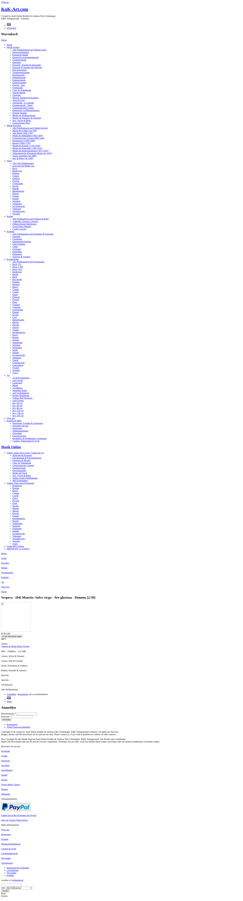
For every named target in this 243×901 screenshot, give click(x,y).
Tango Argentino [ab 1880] (24, 156)
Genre (4, 558)
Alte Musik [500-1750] (22, 133)
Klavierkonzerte (19, 70)
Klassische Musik (20, 55)
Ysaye (15, 373)
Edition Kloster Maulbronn (24, 224)
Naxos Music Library (10, 784)
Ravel (15, 335)
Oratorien (16, 95)
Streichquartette (19, 82)
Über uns (11, 418)
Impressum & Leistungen (18, 868)
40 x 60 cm (17, 403)
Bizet (14, 277)
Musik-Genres (13, 47)
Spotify (4, 775)
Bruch (15, 287)
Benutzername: (8, 713)
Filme (9, 161)
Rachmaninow (18, 332)
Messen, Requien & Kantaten (25, 98)
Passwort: (6, 716)
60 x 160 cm (17, 416)
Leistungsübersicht (9, 853)
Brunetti (16, 284)
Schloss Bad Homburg (22, 398)
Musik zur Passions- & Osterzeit (26, 118)
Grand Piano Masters (21, 226)
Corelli (15, 292)
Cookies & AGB (8, 849)
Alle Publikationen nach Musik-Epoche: (30, 128)
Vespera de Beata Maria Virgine (15, 646)
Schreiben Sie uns (20, 426)
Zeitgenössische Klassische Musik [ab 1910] (32, 153)
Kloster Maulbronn (20, 395)
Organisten (17, 239)
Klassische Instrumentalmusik (25, 57)
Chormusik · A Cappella (23, 103)
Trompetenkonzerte (21, 72)
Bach (14, 168)
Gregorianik (17, 183)
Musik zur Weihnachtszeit (23, 115)
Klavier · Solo (18, 85)
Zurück (4, 896)
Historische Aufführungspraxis (26, 110)
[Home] (5, 2)
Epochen (5, 563)
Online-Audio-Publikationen (25, 478)
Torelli (15, 360)
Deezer (4, 780)
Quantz (15, 196)
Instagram (5, 761)
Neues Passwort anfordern (18, 727)
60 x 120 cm (17, 410)
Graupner (16, 307)
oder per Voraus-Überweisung (14, 820)
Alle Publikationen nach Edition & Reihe (30, 219)
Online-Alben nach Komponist (20, 483)
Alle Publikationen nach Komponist (28, 262)
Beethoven (17, 171)
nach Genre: (17, 380)
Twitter (4, 756)
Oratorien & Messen (21, 460)
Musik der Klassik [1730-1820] (26, 146)
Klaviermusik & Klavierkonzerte (26, 458)
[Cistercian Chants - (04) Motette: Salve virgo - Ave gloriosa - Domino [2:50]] (9, 699)
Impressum (17, 428)
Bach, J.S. (16, 264)
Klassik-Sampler (19, 113)
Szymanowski (18, 206)
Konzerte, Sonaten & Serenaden (26, 65)
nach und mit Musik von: (23, 166)
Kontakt (4, 839)
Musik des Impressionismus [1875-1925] (30, 151)
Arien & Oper (18, 100)
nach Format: (18, 400)
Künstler (10, 231)
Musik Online (11, 447)
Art (8, 375)
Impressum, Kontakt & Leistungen (27, 423)
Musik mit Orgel (19, 473)
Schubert (16, 201)
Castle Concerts (19, 229)
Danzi (15, 294)
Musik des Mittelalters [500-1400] (27, 135)
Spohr (15, 350)
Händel (15, 188)
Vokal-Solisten (18, 244)
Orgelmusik (17, 87)
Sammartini (17, 342)
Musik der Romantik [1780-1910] (27, 148)
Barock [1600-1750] (21, 143)
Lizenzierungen (19, 436)
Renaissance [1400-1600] (23, 140)
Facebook (5, 751)
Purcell (15, 327)
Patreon (4, 789)
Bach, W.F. (17, 269)
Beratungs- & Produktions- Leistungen (29, 438)
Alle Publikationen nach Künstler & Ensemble (32, 234)
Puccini (15, 325)
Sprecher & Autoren (21, 257)
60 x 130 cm (17, 413)
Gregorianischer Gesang (23, 108)
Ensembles (17, 252)
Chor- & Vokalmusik (21, 90)
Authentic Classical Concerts (25, 221)
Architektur (17, 388)
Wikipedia (5, 794)
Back (3, 893)
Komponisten (13, 259)
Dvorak (15, 181)
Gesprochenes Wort (21, 123)
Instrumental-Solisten (21, 241)
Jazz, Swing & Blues (21, 120)
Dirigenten (17, 254)
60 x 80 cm (17, 408)
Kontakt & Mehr (14, 421)
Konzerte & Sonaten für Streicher (27, 67)
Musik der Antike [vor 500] (24, 130)
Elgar (14, 302)
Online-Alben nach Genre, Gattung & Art (25, 453)
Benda (15, 274)
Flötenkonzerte (19, 77)
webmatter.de (17, 880)
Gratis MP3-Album (15, 546)
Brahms (15, 173)
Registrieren (23, 694)
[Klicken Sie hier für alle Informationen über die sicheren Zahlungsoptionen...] (16, 810)
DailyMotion (7, 770)
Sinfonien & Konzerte (22, 455)
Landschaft (17, 383)
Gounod (16, 305)
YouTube (5, 765)
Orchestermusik (19, 60)
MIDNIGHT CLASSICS (18, 549)
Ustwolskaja (17, 365)
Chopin (15, 176)
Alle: (3, 888)
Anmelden (11, 694)
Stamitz (15, 352)
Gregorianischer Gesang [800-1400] (28, 138)
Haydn (15, 186)
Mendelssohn (18, 191)
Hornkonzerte (18, 75)
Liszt (14, 317)
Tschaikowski (18, 363)
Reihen (10, 216)
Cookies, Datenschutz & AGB (25, 441)
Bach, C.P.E (17, 267)
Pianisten (16, 236)
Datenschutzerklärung (11, 844)
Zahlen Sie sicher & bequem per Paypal (18, 815)
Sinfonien (16, 62)
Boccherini (17, 279)
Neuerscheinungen (20, 52)
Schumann (17, 204)
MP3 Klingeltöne (20, 480)
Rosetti (15, 199)
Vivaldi (15, 368)
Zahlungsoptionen (20, 431)
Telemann (16, 209)
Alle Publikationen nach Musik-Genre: (29, 50)
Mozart (15, 193)
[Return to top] (1, 898)
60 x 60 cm (17, 405)
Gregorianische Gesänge (23, 465)
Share (9, 701)
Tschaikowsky (18, 211)
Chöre (15, 246)
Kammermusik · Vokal (22, 105)
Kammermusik (18, 80)
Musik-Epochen (14, 125)
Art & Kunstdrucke (21, 378)
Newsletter (17, 433)
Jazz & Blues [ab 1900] (22, 158)
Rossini (15, 340)
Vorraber (16, 214)
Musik (15, 385)
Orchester (16, 249)
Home (4, 40)
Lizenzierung (7, 863)
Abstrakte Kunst (19, 390)
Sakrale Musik (18, 93)
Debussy (16, 178)
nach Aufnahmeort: (20, 393)
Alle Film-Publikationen (23, 163)
